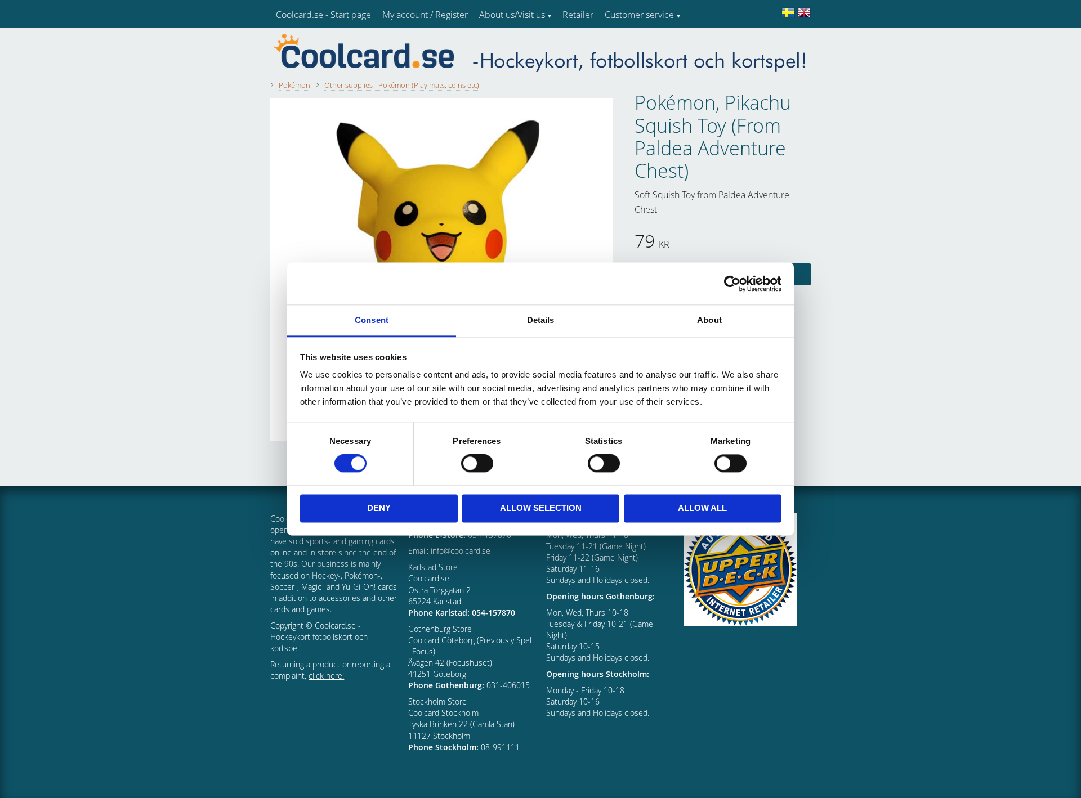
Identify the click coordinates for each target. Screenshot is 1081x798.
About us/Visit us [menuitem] (512, 14)
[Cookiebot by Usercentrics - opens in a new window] (732, 283)
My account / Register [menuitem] (425, 14)
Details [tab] (541, 320)
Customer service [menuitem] (639, 14)
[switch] (477, 464)
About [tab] (709, 320)
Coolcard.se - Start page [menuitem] (323, 14)
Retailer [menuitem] (577, 14)
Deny (379, 508)
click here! (326, 675)
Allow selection (541, 508)
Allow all (702, 508)
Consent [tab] (371, 320)
